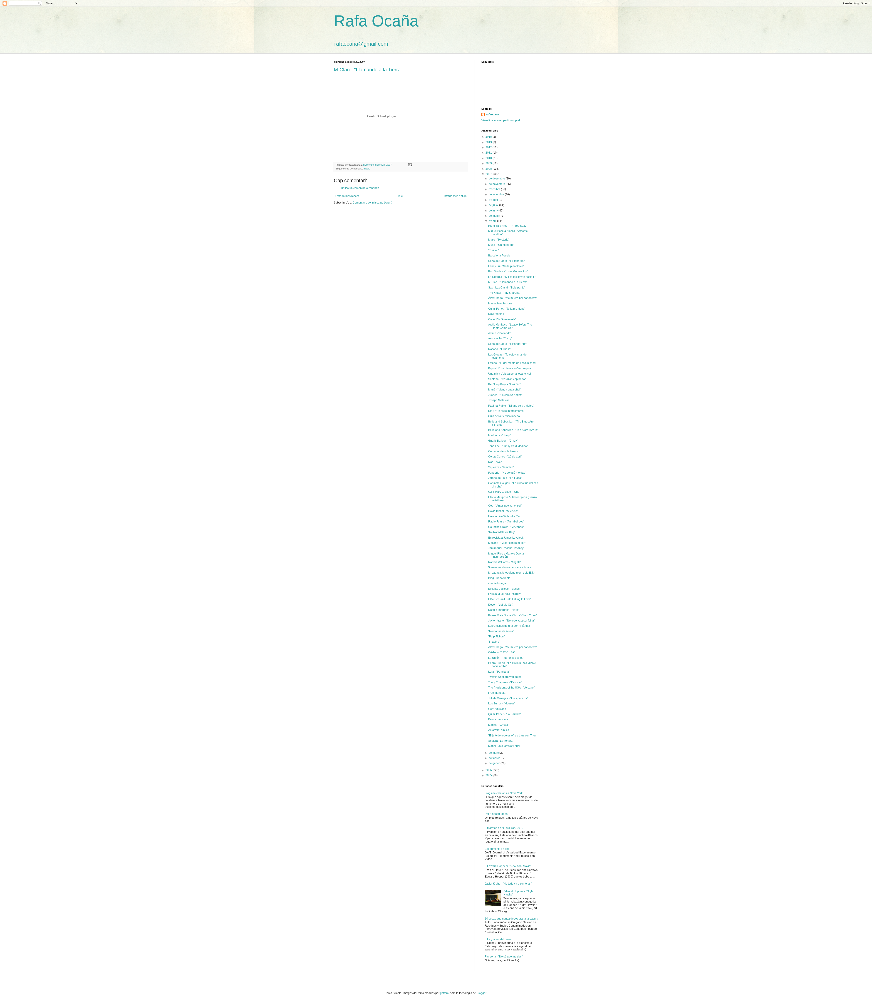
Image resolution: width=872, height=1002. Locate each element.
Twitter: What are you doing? (505, 677)
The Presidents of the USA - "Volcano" (511, 687)
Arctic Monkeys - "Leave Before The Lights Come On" (510, 326)
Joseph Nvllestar (498, 400)
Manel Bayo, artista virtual (504, 746)
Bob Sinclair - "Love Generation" (508, 271)
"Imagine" (494, 641)
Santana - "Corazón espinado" (507, 379)
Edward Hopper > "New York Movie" (509, 866)
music (367, 168)
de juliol (494, 205)
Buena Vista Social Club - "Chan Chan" (512, 615)
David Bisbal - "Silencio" (503, 511)
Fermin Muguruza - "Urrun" (504, 594)
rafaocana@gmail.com (361, 44)
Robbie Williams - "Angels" (504, 562)
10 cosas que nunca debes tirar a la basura (511, 918)
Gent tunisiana (497, 709)
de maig (494, 215)
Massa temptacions (500, 303)
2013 (489, 142)
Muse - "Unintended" (501, 244)
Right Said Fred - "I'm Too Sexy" (507, 225)
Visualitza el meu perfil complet (500, 120)
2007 (489, 174)
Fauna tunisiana (498, 719)
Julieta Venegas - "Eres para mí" (508, 698)
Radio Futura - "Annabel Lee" (506, 521)
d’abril (493, 221)
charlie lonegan (498, 583)
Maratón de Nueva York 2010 (505, 828)
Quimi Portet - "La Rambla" (504, 714)
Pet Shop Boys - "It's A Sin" (504, 384)
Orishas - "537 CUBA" (501, 652)
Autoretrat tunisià (498, 730)
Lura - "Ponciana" (499, 671)
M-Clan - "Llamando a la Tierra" (368, 69)
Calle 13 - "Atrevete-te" (502, 319)
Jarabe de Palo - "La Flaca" (505, 478)
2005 (489, 775)
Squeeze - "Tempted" (501, 467)
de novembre (497, 184)
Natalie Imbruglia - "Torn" (503, 610)
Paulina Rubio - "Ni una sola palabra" (511, 405)
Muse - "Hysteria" (498, 239)
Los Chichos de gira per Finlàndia (509, 625)
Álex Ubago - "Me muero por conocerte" (512, 298)
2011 (489, 152)
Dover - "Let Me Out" (500, 604)
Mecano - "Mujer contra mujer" (506, 543)
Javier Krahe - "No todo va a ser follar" (511, 620)
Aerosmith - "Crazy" (500, 338)
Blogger (481, 993)
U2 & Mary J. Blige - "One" (504, 491)
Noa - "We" (495, 462)
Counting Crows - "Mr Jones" (506, 527)
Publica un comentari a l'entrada (359, 188)
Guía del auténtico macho (504, 416)
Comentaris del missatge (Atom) (372, 202)
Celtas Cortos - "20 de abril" (505, 456)
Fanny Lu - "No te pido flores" (506, 266)
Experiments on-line (497, 848)
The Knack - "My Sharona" (504, 292)
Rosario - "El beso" (499, 349)
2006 (489, 770)
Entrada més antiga (455, 196)
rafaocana (492, 114)
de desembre (497, 178)
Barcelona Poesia (499, 255)
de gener (494, 763)
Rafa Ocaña (376, 21)
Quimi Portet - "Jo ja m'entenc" (506, 308)
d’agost (493, 199)
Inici (400, 196)
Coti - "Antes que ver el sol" (505, 505)
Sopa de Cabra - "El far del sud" (507, 344)
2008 (489, 168)
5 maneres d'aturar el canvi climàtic (510, 567)
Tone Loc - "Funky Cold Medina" (508, 446)
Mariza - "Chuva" (498, 724)
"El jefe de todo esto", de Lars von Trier (512, 735)
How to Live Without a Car (504, 516)
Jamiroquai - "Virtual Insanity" (506, 548)
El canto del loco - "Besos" (504, 588)
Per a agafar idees (496, 814)
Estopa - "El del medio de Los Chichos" (512, 363)
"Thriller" (493, 250)
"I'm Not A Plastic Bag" (501, 532)
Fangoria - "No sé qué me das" (507, 472)
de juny (493, 210)
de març (494, 752)
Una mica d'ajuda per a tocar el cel (509, 373)
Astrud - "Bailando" (499, 333)
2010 (489, 158)
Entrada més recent (347, 196)
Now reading (496, 314)
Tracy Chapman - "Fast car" (505, 682)
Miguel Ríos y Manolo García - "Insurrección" (506, 555)
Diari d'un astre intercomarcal (506, 411)
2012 (489, 147)
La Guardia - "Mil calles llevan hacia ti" (511, 276)
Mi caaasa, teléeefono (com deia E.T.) (511, 572)
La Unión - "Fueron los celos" (506, 657)
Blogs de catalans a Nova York (504, 793)
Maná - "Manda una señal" (504, 389)
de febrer (494, 758)
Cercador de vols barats (503, 451)
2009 (489, 163)
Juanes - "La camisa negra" (505, 395)
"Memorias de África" (501, 631)
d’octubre (495, 189)
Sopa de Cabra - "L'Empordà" (506, 261)
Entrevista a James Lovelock (505, 537)
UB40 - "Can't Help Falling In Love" (509, 599)
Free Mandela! (497, 692)
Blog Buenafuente (499, 578)
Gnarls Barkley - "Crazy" (503, 440)
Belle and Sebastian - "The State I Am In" (513, 430)
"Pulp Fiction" (496, 636)
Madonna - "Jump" (499, 435)
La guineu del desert (500, 939)
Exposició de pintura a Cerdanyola (509, 368)
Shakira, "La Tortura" (500, 740)
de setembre (497, 194)
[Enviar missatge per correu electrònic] (410, 164)
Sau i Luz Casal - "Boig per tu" (506, 287)
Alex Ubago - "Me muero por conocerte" (512, 647)
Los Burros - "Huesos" (501, 703)
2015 (489, 136)
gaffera (444, 993)
